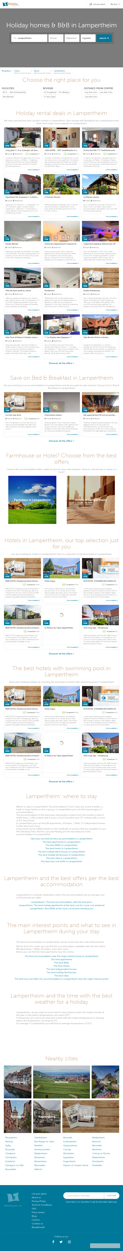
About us (36, 1197)
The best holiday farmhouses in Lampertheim (61, 854)
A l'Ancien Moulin (52, 197)
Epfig (8, 1145)
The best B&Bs (61, 962)
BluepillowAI (38, 1227)
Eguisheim (68, 1157)
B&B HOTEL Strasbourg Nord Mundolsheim (25, 581)
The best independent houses (61, 969)
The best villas (61, 975)
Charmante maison (53, 415)
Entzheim (10, 1161)
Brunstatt (10, 1149)
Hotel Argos (50, 581)
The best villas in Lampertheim (61, 858)
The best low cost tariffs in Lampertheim (61, 861)
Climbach (10, 1153)
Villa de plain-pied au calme (18, 290)
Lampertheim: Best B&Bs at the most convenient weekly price (61, 908)
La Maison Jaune (91, 197)
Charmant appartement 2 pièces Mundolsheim (66, 244)
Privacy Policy (39, 1201)
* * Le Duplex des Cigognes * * (58, 337)
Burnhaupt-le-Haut (44, 1141)
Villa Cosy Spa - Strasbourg (95, 628)
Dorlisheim (11, 1157)
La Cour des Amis (13, 415)
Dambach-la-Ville (14, 1165)
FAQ (34, 1208)
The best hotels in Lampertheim (61, 848)
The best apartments (61, 959)
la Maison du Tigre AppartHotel (59, 628)
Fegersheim (69, 1161)
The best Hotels (61, 966)
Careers (36, 1219)
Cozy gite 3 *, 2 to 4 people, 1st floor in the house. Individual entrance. (37, 150)
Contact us (37, 1223)
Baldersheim (40, 1153)
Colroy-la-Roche (101, 1153)
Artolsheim (97, 1161)
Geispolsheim (70, 1145)
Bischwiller (39, 1165)
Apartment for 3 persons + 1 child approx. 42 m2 (27, 197)
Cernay (67, 1149)
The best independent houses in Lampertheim (61, 851)
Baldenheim (98, 1137)
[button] (53, 1242)
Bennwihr (97, 1145)
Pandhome (50, 290)
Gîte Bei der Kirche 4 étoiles (95, 337)
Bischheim (68, 1153)
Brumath (67, 1137)
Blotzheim (39, 1157)
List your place (39, 1193)
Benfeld (38, 1145)
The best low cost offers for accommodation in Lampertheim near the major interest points (61, 978)
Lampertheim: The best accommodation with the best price (61, 902)
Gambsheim (40, 1137)
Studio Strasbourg (91, 290)
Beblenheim (98, 1157)
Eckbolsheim (70, 1141)
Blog (34, 1216)
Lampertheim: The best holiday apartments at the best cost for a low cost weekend (61, 905)
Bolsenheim (40, 1161)
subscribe (111, 1195)
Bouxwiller (10, 1169)
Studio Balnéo (12, 244)
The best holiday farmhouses (61, 972)
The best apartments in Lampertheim (61, 841)
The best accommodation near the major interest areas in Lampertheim (61, 956)
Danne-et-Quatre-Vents (75, 1165)
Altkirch (38, 1169)
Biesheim (97, 1149)
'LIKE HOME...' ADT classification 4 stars (62, 150)
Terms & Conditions (42, 1204)
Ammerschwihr (42, 1149)
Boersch (96, 1141)
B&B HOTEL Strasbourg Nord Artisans (22, 628)
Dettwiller (97, 1165)
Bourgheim (11, 1137)
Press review (38, 1212)
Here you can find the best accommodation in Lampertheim (61, 838)
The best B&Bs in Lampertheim (61, 845)
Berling (9, 1141)
